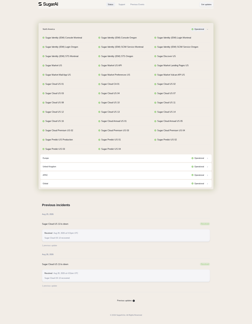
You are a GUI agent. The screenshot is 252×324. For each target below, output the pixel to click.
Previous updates (124, 300)
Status (110, 4)
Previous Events (137, 4)
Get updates (206, 4)
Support (122, 4)
